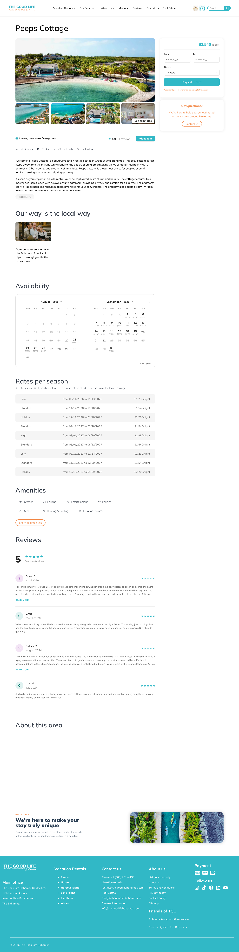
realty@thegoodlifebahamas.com (122, 898)
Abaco (65, 903)
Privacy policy (157, 892)
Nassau (65, 882)
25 (35, 349)
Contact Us (152, 8)
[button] (26, 502)
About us (106, 8)
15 (104, 332)
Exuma (23, 138)
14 (96, 332)
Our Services (87, 8)
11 (127, 324)
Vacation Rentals (63, 8)
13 (143, 324)
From (166, 54)
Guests (167, 67)
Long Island (68, 892)
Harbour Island (70, 887)
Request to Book (192, 82)
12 (135, 324)
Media (122, 8)
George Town (49, 138)
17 (119, 332)
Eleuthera (67, 898)
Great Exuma (35, 138)
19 (135, 332)
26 (43, 349)
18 (127, 332)
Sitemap (154, 903)
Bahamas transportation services (169, 919)
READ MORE (22, 600)
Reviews (137, 8)
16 (111, 332)
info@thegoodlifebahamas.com (120, 908)
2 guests (170, 72)
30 (111, 349)
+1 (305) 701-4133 (122, 877)
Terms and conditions (162, 887)
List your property (159, 877)
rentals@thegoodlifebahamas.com (123, 887)
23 (74, 341)
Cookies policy (157, 898)
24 (27, 349)
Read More (25, 196)
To (194, 54)
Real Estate (169, 8)
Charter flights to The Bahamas (168, 927)
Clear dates (145, 363)
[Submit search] (227, 8)
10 (119, 324)
